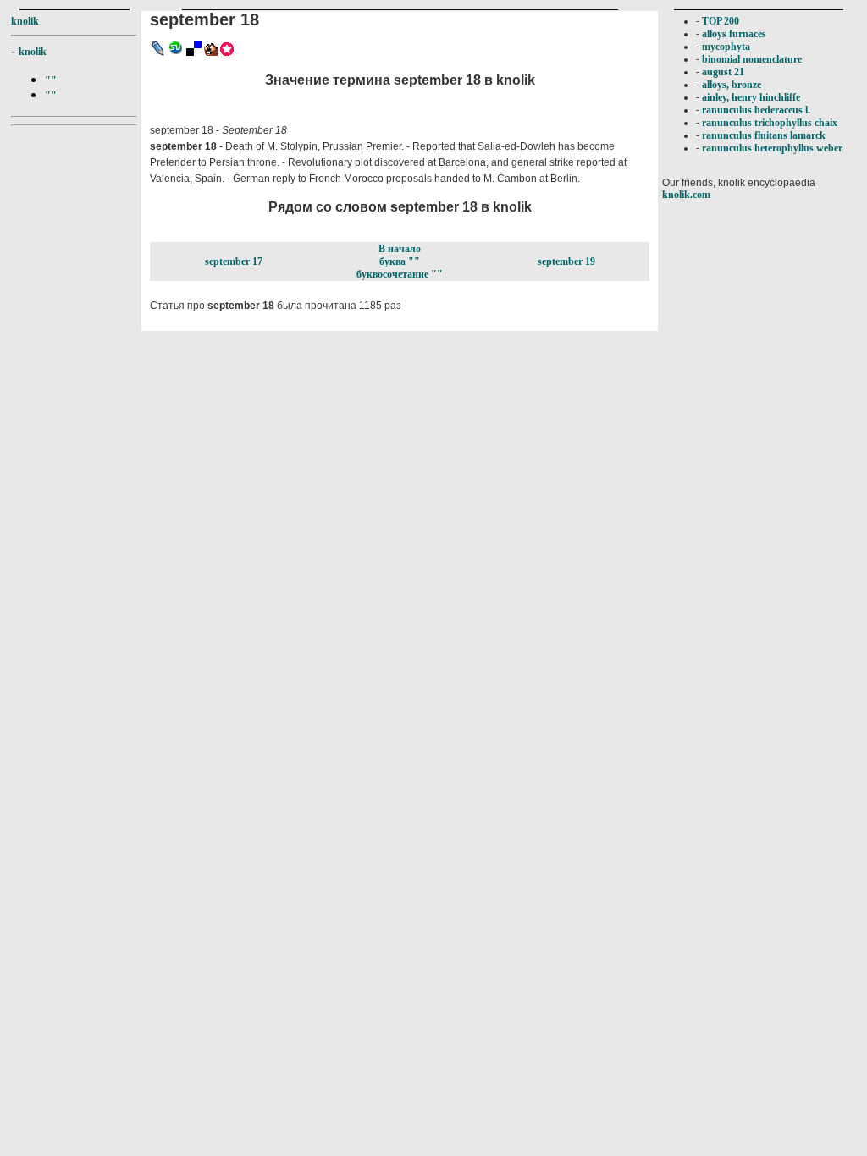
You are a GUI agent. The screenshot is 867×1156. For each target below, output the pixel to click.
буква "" (399, 261)
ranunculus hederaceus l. (756, 110)
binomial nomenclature (752, 59)
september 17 (233, 261)
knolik (25, 21)
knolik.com (686, 195)
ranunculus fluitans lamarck (764, 135)
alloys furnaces (734, 34)
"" (51, 80)
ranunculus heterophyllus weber (772, 148)
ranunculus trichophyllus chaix (769, 123)
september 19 (566, 261)
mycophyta (726, 46)
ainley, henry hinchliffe (751, 97)
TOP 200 (720, 21)
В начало (399, 249)
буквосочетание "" (399, 274)
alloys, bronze (731, 85)
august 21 (723, 72)
